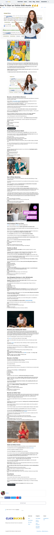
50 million (17, 224)
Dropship (26, 7)
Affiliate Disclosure (45, 531)
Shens (4, 7)
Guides (30, 7)
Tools (30, 1)
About (37, 1)
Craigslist (25, 411)
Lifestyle (32, 7)
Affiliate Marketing (18, 7)
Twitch (10, 338)
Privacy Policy (39, 531)
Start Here (20, 1)
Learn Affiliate (38, 518)
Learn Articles (30, 520)
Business (23, 7)
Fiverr (8, 224)
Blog (34, 1)
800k (25, 352)
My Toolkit (30, 522)
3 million (12, 342)
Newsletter (44, 1)
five (17, 369)
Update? (17, 509)
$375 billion (31, 447)
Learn (25, 1)
